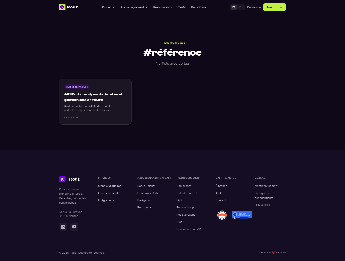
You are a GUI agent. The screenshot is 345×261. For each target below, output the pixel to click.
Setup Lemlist (146, 186)
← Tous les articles (172, 42)
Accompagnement (132, 7)
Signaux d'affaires (109, 186)
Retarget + (144, 207)
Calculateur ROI (186, 193)
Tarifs (182, 7)
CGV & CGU (262, 205)
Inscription (274, 7)
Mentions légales (266, 186)
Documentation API (188, 229)
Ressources (161, 7)
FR (233, 7)
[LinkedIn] (63, 227)
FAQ (179, 200)
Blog (179, 222)
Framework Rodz (147, 193)
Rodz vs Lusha (185, 214)
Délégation (144, 200)
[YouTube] (74, 227)
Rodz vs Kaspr (185, 207)
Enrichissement (108, 193)
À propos (221, 186)
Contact (221, 200)
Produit (107, 7)
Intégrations (106, 200)
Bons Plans (198, 7)
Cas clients (183, 186)
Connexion (254, 7)
